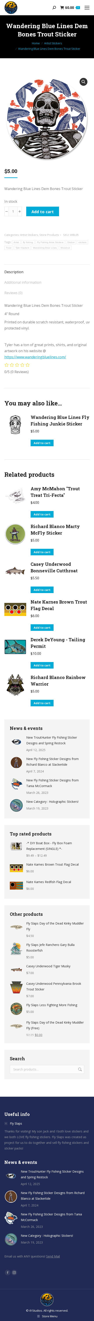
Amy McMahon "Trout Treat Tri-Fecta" (55, 492)
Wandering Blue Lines (45, 248)
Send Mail (53, 1256)
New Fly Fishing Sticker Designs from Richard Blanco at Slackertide (52, 762)
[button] (83, 82)
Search (79, 1069)
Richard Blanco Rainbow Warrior (58, 680)
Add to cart (42, 211)
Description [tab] (13, 271)
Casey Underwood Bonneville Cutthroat (54, 567)
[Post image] (16, 741)
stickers (82, 242)
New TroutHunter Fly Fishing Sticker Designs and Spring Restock (51, 740)
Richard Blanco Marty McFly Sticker (55, 529)
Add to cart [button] (42, 443)
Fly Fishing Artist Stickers (50, 242)
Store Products (49, 235)
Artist (16, 242)
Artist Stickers (29, 235)
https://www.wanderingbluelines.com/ (35, 357)
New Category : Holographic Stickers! (52, 801)
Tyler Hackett (22, 248)
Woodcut (65, 248)
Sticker (71, 242)
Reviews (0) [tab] (13, 292)
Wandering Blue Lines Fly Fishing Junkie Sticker (60, 420)
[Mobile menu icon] (87, 7)
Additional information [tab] (22, 282)
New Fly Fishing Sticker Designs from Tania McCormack (52, 783)
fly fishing (28, 242)
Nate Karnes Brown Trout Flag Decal (59, 605)
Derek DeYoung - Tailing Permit (58, 643)
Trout (9, 248)
